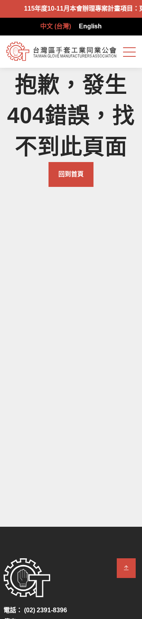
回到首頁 (71, 174)
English (90, 26)
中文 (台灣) (55, 26)
